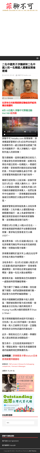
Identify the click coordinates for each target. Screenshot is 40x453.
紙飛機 (13, 113)
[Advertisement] (20, 35)
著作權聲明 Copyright (9, 445)
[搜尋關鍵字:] (20, 423)
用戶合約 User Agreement (10, 441)
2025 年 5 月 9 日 (9, 75)
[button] (37, 58)
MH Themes (32, 451)
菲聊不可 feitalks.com (24, 75)
